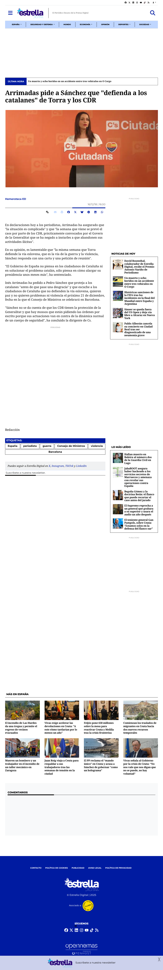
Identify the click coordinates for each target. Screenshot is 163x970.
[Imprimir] (62, 212)
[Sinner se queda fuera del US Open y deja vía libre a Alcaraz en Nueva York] (118, 312)
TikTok (69, 466)
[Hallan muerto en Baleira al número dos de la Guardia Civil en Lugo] (118, 457)
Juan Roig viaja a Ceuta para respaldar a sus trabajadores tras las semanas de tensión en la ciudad (62, 767)
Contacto (36, 868)
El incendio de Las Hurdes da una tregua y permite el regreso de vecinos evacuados (21, 727)
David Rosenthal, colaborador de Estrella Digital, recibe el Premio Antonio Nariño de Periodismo (139, 266)
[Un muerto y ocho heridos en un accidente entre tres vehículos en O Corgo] (118, 281)
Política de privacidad (118, 868)
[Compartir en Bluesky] (82, 212)
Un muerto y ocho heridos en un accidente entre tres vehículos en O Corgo (139, 282)
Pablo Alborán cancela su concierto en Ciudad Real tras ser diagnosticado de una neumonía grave (138, 329)
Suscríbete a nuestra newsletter (25, 472)
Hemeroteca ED (16, 199)
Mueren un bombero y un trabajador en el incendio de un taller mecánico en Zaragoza (22, 765)
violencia (97, 446)
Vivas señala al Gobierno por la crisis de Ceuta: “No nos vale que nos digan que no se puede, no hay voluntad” (139, 767)
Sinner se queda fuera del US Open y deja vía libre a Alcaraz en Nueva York (139, 314)
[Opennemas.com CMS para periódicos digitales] (81, 949)
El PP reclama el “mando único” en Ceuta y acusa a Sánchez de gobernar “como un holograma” (101, 765)
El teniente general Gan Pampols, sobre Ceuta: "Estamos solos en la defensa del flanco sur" (138, 524)
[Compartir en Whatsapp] (102, 212)
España (12, 446)
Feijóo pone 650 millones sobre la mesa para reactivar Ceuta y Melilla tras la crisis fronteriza (99, 727)
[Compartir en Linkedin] (95, 212)
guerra (47, 446)
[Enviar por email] (55, 212)
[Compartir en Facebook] (68, 212)
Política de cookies (56, 868)
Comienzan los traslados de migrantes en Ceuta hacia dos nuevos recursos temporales (139, 727)
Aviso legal (95, 868)
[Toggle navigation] (10, 13)
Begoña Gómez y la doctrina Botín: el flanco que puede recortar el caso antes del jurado (139, 496)
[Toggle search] (153, 13)
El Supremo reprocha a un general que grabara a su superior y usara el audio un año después (138, 510)
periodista (30, 446)
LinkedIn (81, 466)
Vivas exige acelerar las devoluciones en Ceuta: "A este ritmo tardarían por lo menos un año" (61, 727)
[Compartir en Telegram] (88, 212)
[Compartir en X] (75, 212)
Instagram (58, 466)
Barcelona (55, 451)
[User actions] (154, 2)
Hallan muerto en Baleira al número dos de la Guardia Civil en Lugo (138, 459)
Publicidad (78, 868)
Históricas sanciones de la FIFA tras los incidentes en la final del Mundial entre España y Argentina (83, 81)
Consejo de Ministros (71, 446)
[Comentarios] (48, 212)
